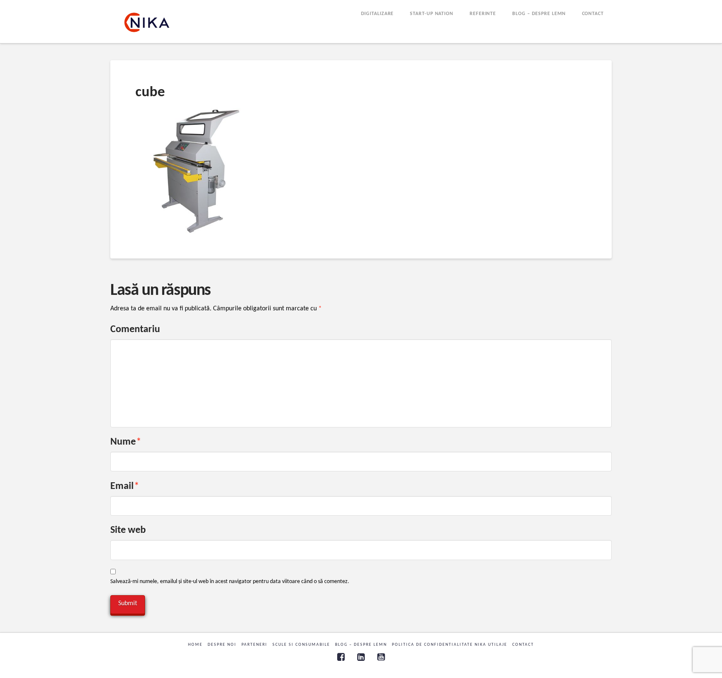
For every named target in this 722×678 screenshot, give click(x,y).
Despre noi (222, 644)
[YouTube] (381, 656)
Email (124, 486)
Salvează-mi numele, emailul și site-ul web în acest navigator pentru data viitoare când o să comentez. (229, 581)
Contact (523, 644)
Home (195, 644)
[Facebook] (341, 656)
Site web (128, 530)
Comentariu (135, 330)
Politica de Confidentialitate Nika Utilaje (449, 644)
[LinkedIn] (361, 656)
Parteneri (254, 644)
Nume (125, 442)
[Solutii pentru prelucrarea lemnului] (146, 22)
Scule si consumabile (301, 644)
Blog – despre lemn (361, 644)
